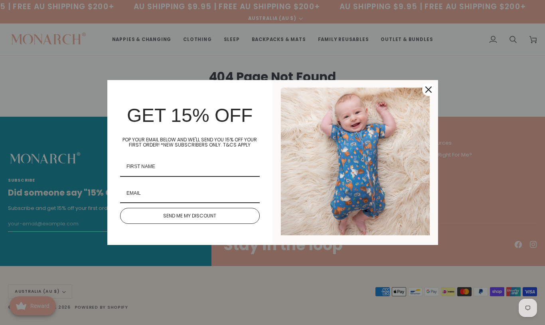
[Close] (428, 89)
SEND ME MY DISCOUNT (189, 215)
